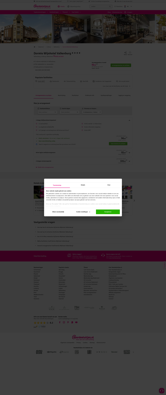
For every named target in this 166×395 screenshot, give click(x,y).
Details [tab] (83, 185)
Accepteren (107, 212)
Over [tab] (108, 185)
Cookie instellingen (82, 212)
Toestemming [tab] (57, 185)
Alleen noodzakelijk (58, 212)
